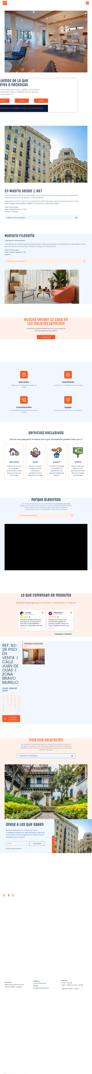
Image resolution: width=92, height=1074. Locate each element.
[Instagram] (4, 895)
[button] (87, 3)
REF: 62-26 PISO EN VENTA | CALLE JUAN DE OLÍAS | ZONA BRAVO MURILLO (10, 664)
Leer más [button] (23, 628)
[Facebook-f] (8, 895)
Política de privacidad (13, 849)
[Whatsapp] (13, 895)
